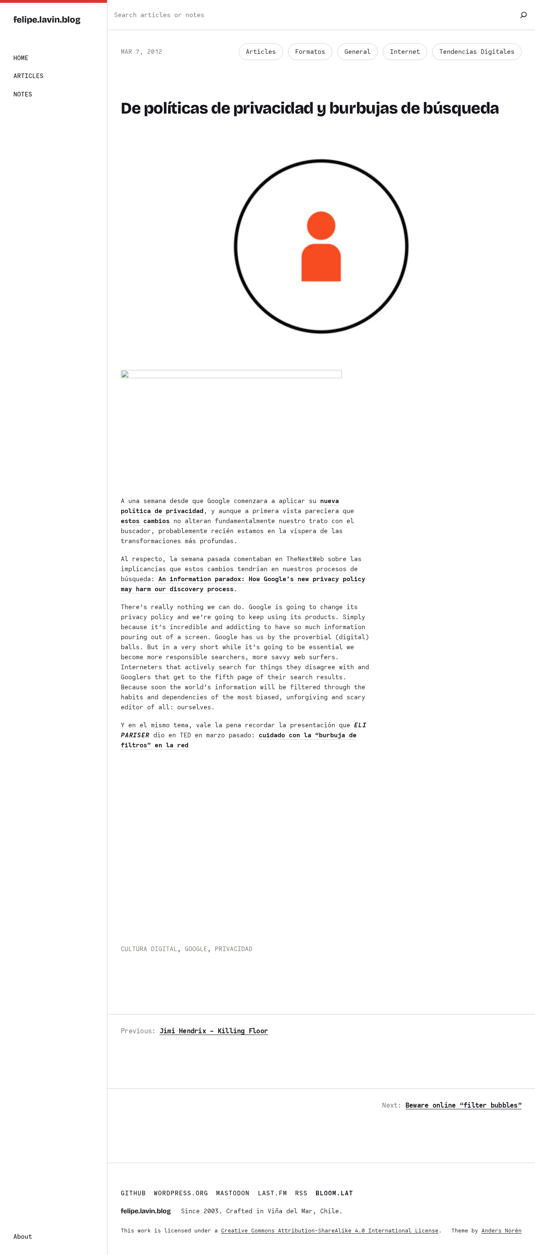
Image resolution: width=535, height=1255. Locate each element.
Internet (405, 52)
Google (196, 949)
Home (20, 58)
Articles (261, 52)
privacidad (233, 949)
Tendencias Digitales (477, 52)
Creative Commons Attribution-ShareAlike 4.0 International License (329, 1230)
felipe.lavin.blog (47, 20)
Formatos (310, 52)
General (357, 52)
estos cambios (145, 521)
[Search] (523, 15)
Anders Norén (502, 1230)
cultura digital (149, 949)
